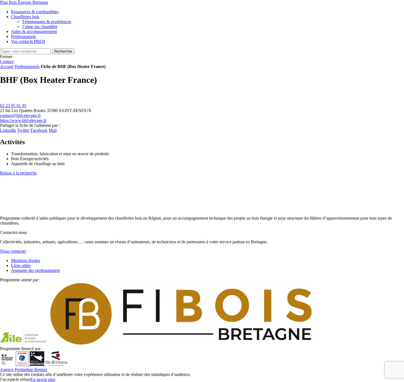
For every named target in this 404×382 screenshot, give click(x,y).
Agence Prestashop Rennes (23, 369)
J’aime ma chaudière (39, 26)
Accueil (6, 66)
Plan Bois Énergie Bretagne (24, 2)
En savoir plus (43, 379)
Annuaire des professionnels (35, 270)
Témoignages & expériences (46, 21)
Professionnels (27, 66)
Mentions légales (25, 260)
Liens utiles (21, 265)
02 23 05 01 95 (13, 105)
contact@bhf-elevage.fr (20, 115)
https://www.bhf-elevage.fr (23, 120)
